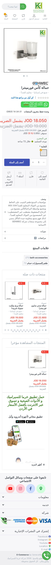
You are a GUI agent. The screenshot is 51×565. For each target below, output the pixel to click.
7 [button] (27, 330)
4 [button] (36, 330)
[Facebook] (30, 488)
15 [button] (38, 331)
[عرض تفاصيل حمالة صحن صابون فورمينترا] (37, 290)
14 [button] (5, 330)
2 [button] (27, 76)
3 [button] (39, 330)
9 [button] (21, 330)
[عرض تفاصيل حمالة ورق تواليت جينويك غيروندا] (13, 290)
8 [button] (24, 330)
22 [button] (16, 331)
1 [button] (24, 76)
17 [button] (31, 331)
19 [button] (25, 331)
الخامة (44, 146)
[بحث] (23, 6)
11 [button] (14, 330)
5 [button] (33, 330)
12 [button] (11, 330)
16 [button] (35, 331)
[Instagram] (20, 488)
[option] (25, 50)
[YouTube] (10, 488)
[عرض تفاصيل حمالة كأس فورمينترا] (37, 359)
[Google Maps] (40, 488)
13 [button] (8, 330)
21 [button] (19, 331)
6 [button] (30, 330)
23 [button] (13, 331)
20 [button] (22, 331)
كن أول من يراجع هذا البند (22, 97)
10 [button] (17, 330)
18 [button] (28, 331)
